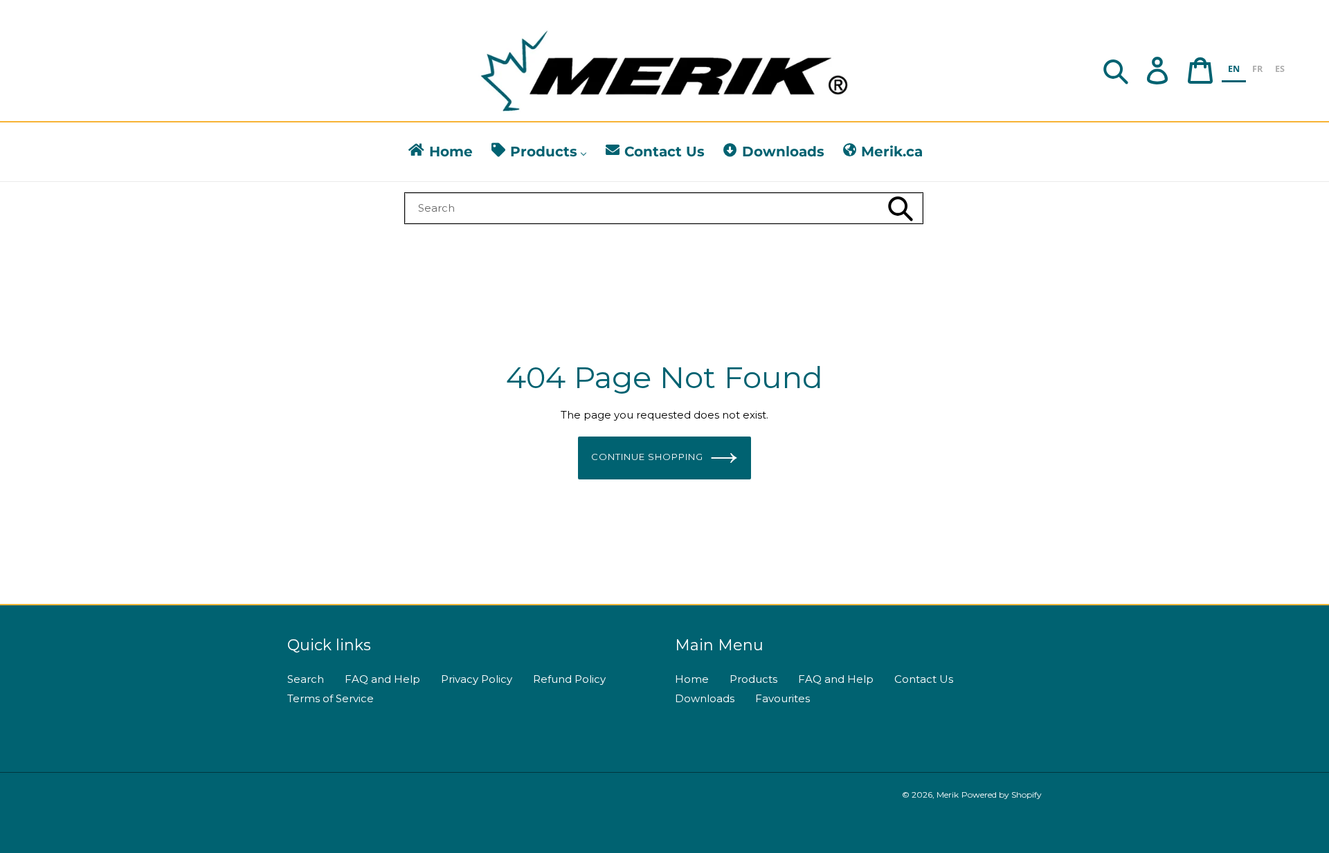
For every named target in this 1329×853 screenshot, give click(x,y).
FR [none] (1257, 69)
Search (305, 679)
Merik (948, 794)
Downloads (704, 698)
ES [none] (1280, 69)
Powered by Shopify (1001, 794)
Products (753, 679)
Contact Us (923, 679)
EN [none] (1234, 69)
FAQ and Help (382, 679)
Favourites (782, 698)
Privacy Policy (476, 679)
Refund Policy (569, 679)
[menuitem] (439, 152)
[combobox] (664, 208)
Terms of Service (330, 698)
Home (692, 679)
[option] (1257, 71)
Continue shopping (647, 456)
